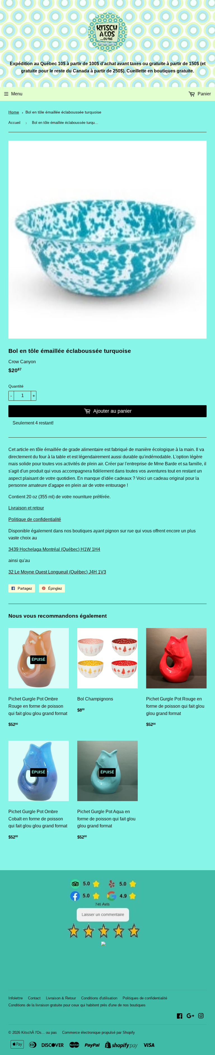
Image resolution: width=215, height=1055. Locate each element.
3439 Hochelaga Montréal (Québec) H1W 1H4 (54, 549)
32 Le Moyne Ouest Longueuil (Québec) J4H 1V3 (57, 572)
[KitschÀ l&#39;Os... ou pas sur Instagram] (201, 1016)
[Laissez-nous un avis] (103, 937)
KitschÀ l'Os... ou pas (39, 1032)
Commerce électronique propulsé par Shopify (98, 1032)
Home (13, 112)
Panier (204, 93)
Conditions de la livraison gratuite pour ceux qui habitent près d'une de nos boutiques (77, 1005)
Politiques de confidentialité (145, 998)
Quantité (16, 386)
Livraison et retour (26, 508)
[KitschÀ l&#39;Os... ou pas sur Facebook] (180, 1016)
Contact (34, 998)
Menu (16, 93)
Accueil (14, 123)
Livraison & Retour (61, 998)
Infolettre (15, 998)
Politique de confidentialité (34, 519)
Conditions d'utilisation (99, 998)
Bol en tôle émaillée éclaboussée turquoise (63, 112)
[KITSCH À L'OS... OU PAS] (103, 944)
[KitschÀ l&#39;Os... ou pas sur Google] (190, 1016)
